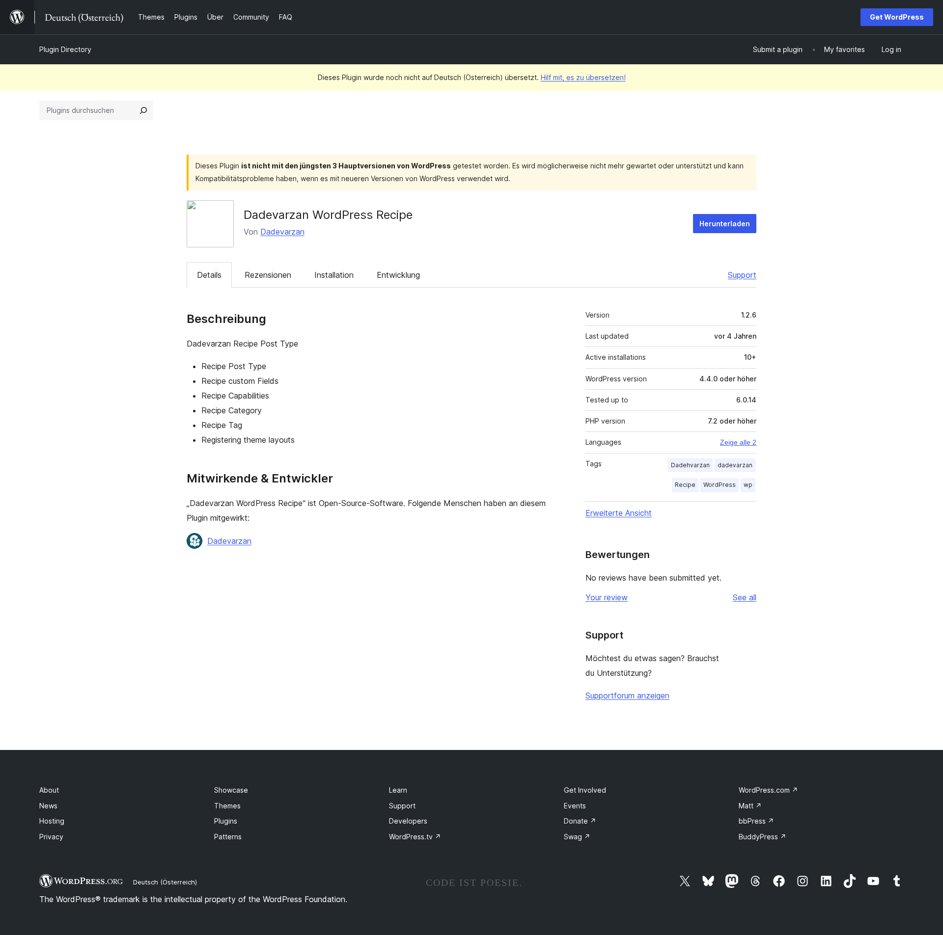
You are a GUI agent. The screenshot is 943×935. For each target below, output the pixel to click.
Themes (227, 805)
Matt (750, 805)
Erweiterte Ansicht (618, 513)
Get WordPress (897, 17)
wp (748, 484)
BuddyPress (762, 836)
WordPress (719, 484)
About (49, 790)
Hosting (51, 821)
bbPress (756, 821)
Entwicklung (398, 275)
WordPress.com (768, 790)
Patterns (228, 836)
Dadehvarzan (690, 465)
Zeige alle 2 (738, 442)
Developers (408, 821)
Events (575, 805)
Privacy (51, 836)
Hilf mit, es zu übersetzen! (583, 77)
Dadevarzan (282, 232)
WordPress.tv (415, 836)
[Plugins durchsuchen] (143, 110)
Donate (580, 821)
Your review (606, 597)
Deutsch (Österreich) (165, 882)
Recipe (685, 484)
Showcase (231, 790)
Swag (577, 836)
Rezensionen (268, 275)
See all (744, 597)
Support (742, 275)
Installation (334, 275)
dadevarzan (735, 465)
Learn (398, 790)
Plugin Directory (65, 49)
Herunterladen (724, 223)
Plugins (225, 821)
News (48, 805)
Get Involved (585, 790)
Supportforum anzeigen (627, 695)
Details (209, 275)
